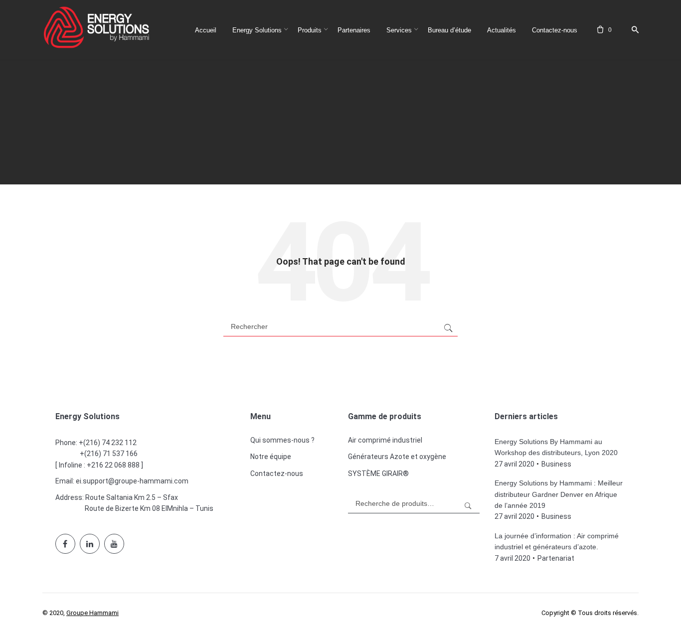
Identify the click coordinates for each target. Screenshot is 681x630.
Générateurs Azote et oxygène (397, 457)
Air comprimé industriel (385, 440)
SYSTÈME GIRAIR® (378, 473)
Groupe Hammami (92, 613)
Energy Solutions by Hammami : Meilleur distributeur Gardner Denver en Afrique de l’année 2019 (559, 494)
